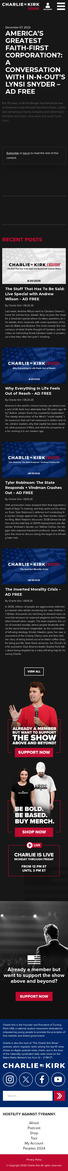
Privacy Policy (34, 1159)
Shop (34, 1133)
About (34, 1123)
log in (26, 153)
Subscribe (12, 153)
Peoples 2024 (34, 1148)
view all (34, 671)
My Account (34, 1143)
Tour (34, 1138)
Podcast (34, 1128)
